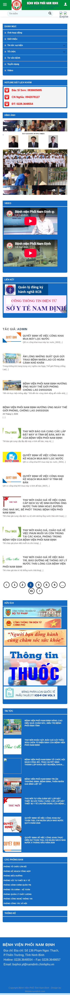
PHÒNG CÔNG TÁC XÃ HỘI (15, 903)
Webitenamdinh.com (35, 991)
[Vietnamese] (66, 15)
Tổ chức (11, 51)
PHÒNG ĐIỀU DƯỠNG (13, 876)
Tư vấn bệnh (13, 58)
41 (31, 590)
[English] (62, 15)
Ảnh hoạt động (14, 32)
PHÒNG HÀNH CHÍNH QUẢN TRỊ (17, 885)
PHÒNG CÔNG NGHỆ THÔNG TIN (18, 899)
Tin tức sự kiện (15, 45)
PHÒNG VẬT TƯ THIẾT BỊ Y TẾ (17, 880)
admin (22, 329)
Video (10, 70)
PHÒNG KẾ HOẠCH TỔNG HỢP (17, 871)
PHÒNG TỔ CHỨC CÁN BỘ (15, 867)
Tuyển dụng (13, 64)
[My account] (65, 4)
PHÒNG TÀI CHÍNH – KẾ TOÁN (17, 890)
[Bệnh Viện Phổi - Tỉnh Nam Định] (35, 5)
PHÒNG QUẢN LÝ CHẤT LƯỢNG (18, 894)
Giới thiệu (12, 39)
